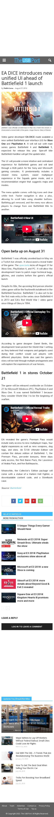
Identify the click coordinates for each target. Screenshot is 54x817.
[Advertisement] (27, 28)
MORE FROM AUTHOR (13, 518)
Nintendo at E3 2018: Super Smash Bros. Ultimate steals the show (33, 542)
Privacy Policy (44, 806)
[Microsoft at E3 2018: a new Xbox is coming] (8, 570)
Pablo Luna (8, 88)
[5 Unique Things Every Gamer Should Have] (8, 529)
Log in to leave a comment (27, 626)
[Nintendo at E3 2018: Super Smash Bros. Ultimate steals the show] (8, 543)
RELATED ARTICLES (12, 514)
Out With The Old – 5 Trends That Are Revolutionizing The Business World (33, 754)
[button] (50, 60)
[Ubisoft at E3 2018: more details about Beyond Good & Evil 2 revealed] (8, 584)
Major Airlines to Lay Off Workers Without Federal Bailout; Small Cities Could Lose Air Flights (33, 740)
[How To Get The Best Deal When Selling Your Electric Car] (7, 768)
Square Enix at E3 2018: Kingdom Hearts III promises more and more (33, 597)
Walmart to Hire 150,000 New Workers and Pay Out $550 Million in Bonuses (25, 723)
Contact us (32, 806)
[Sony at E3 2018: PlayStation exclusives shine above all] (8, 556)
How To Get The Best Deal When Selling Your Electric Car (31, 766)
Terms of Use (23, 809)
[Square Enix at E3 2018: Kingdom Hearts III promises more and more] (8, 598)
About (4, 806)
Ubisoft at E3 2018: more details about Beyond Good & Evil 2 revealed (33, 584)
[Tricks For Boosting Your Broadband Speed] (7, 780)
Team (12, 806)
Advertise (21, 806)
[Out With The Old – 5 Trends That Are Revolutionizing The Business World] (7, 756)
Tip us (33, 809)
